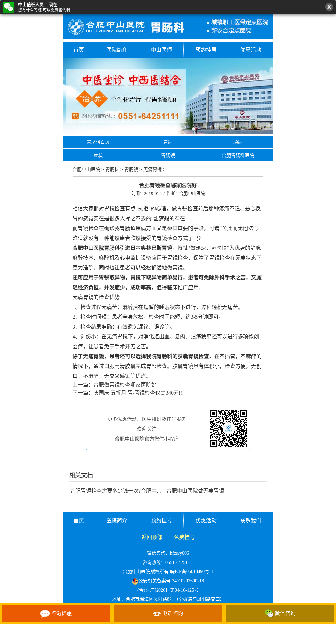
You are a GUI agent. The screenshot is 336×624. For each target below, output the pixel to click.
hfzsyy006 (179, 553)
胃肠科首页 (98, 142)
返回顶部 (151, 537)
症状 (98, 155)
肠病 (237, 142)
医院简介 (116, 50)
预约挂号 (206, 50)
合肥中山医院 (86, 169)
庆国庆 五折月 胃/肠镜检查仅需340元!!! (139, 393)
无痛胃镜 (152, 169)
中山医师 (161, 50)
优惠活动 (250, 50)
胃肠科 (112, 169)
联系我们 (250, 520)
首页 (79, 50)
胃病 (168, 142)
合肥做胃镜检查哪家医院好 (125, 385)
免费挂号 (184, 537)
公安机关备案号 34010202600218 (171, 580)
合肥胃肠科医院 (238, 155)
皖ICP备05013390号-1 (191, 571)
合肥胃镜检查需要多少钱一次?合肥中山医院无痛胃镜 (131, 491)
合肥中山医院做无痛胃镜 (195, 491)
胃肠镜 (168, 155)
